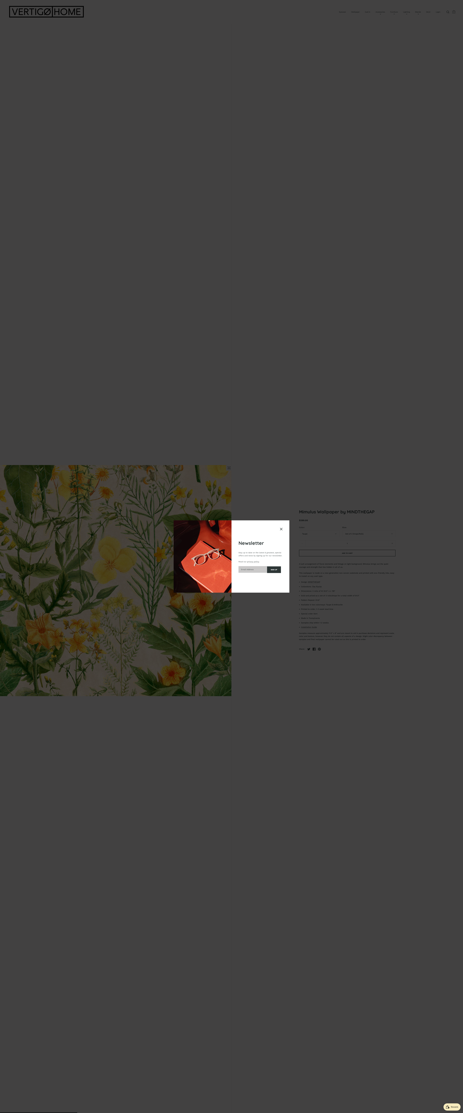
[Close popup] (281, 529)
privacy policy (253, 562)
